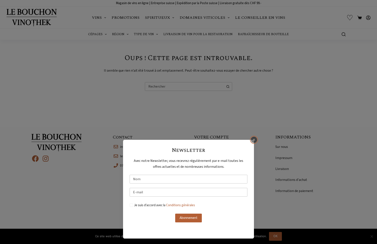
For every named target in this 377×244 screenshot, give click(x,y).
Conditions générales (180, 205)
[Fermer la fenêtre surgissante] (254, 140)
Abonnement (188, 218)
